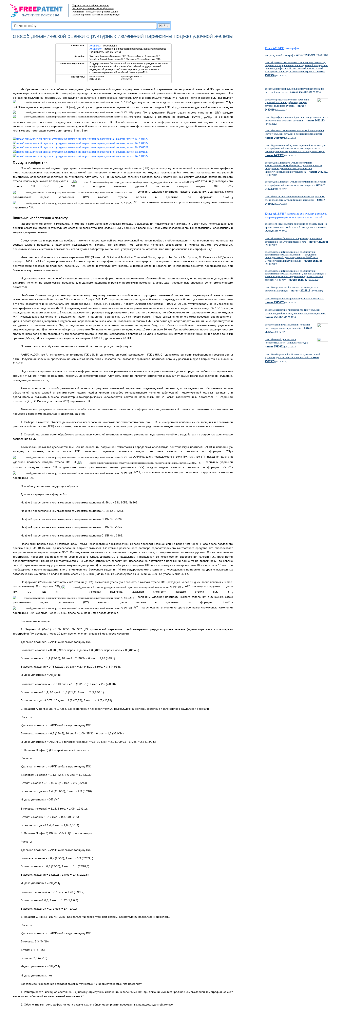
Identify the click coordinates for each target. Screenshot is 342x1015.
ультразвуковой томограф (290, 55)
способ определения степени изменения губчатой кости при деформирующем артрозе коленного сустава (287, 104)
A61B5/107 (95, 48)
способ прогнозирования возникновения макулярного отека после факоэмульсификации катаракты (295, 200)
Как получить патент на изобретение (93, 8)
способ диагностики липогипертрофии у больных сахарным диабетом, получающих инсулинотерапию (295, 313)
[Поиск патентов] (40, 11)
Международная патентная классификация (96, 14)
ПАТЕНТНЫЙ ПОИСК (37, 15)
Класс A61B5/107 (275, 213)
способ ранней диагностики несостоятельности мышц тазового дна (288, 343)
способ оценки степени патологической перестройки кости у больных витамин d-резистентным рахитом (294, 134)
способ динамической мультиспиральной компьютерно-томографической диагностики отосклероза (296, 185)
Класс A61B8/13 (274, 48)
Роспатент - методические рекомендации (95, 11)
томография (292, 48)
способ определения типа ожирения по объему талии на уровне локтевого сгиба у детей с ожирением (296, 227)
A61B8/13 (95, 45)
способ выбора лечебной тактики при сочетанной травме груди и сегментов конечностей (292, 358)
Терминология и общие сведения (90, 5)
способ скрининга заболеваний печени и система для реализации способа (288, 328)
